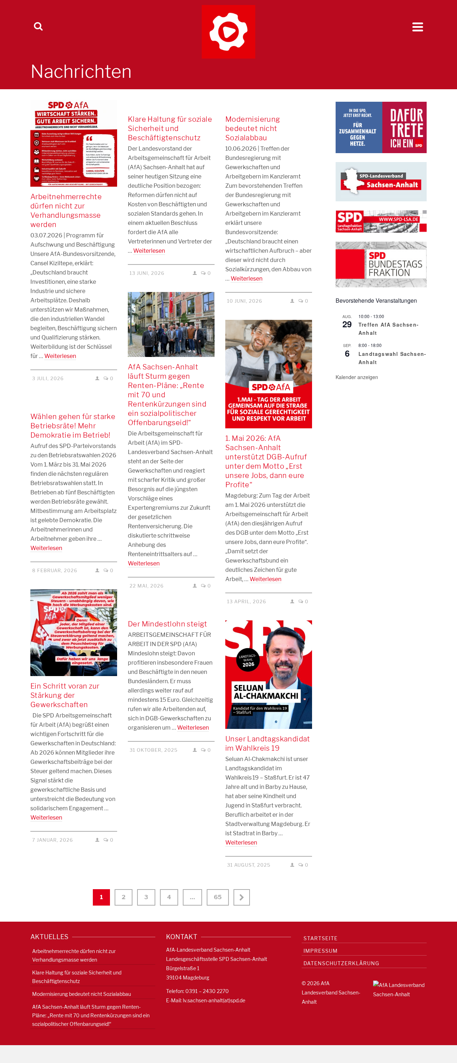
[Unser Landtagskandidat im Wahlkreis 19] (268, 674)
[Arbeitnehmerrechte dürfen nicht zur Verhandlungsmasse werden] (73, 143)
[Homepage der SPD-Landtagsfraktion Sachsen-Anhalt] (381, 221)
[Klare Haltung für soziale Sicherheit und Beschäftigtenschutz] (171, 104)
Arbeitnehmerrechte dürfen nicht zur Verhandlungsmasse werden (74, 955)
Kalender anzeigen (357, 377)
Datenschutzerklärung (341, 963)
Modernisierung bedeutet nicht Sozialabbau (81, 994)
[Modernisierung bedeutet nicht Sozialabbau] (268, 104)
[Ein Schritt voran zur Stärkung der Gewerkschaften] (73, 632)
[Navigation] (418, 27)
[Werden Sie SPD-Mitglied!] (381, 127)
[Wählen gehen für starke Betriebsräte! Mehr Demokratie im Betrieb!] (73, 402)
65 (218, 897)
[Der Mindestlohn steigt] (171, 609)
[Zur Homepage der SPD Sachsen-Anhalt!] (381, 181)
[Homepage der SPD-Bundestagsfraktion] (381, 264)
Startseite (320, 938)
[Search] (38, 27)
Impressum (320, 951)
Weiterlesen (60, 356)
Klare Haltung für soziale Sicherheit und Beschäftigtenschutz (76, 976)
